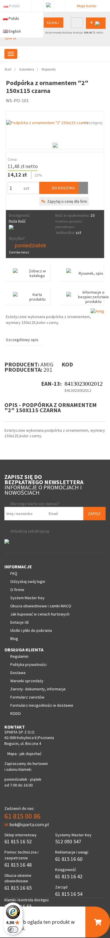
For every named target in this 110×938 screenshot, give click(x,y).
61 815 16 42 (68, 876)
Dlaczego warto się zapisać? (35, 503)
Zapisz (94, 513)
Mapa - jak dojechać (24, 753)
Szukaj (53, 22)
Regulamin (19, 656)
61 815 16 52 (18, 841)
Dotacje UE (19, 622)
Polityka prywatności (28, 664)
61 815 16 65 (18, 887)
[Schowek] (83, 188)
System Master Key (27, 597)
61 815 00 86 (22, 816)
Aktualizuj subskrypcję (29, 531)
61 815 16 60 (68, 859)
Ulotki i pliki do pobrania (31, 630)
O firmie (17, 589)
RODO (15, 713)
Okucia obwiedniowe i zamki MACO (40, 606)
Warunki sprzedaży (26, 680)
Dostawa (18, 672)
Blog (14, 638)
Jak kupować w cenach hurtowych (40, 614)
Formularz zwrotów (27, 697)
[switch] (13, 929)
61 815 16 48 (18, 864)
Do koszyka (63, 188)
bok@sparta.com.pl (29, 824)
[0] (96, 27)
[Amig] (97, 310)
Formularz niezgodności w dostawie (41, 705)
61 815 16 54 (68, 894)
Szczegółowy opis (22, 339)
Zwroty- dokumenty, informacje (38, 689)
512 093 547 (68, 841)
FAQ (13, 573)
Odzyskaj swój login (27, 581)
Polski (14, 5)
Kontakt (59, 4)
